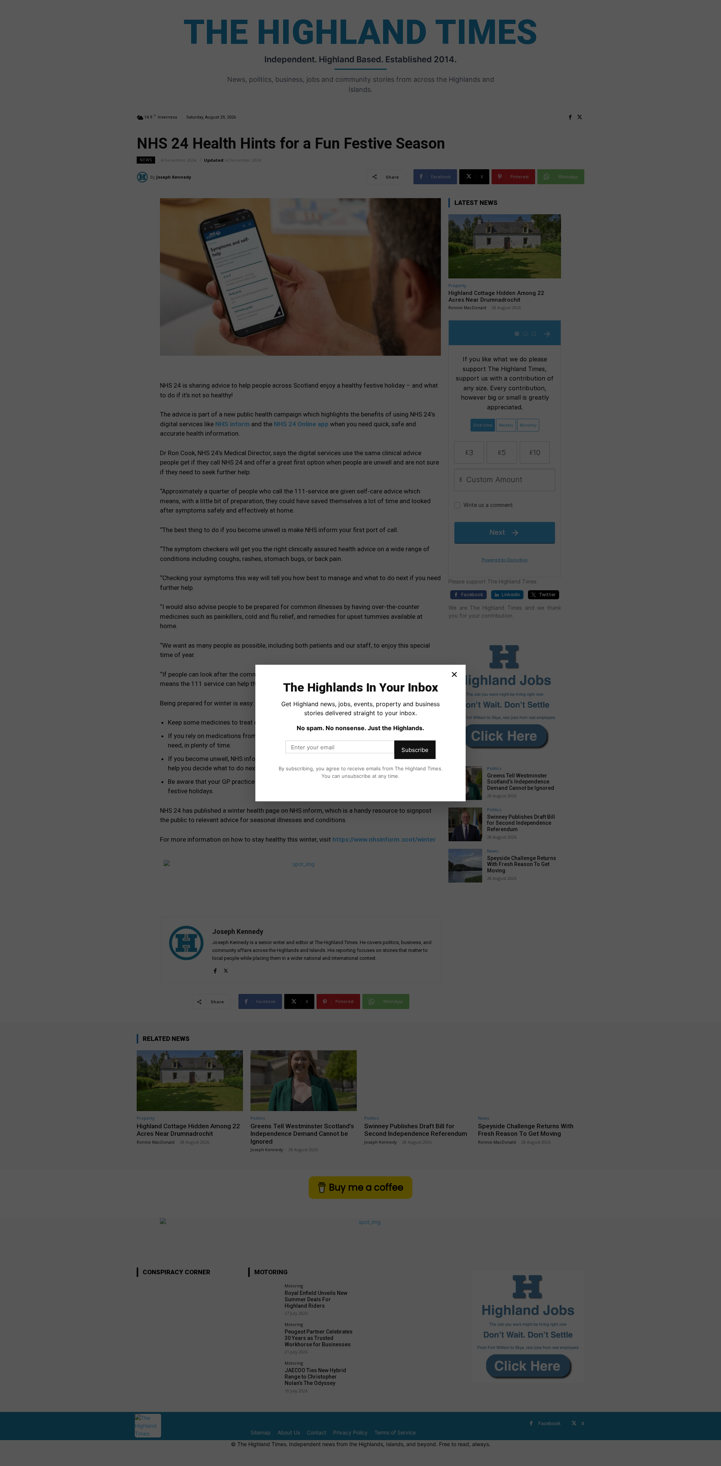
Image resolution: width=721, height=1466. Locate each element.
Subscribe (414, 749)
